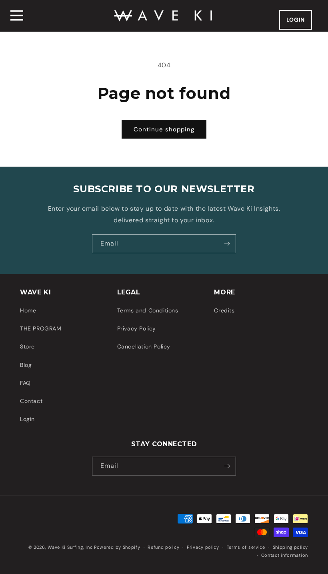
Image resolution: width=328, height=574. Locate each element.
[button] (17, 15)
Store (27, 346)
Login (27, 419)
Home (28, 310)
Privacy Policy (136, 328)
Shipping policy (290, 547)
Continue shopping (164, 129)
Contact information (284, 555)
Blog (26, 365)
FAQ (25, 383)
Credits (224, 310)
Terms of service (246, 547)
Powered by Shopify (117, 547)
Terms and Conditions (147, 310)
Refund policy (163, 547)
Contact (31, 401)
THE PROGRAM (41, 328)
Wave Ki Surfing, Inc (70, 547)
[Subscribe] (227, 243)
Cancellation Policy (143, 346)
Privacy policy (203, 547)
